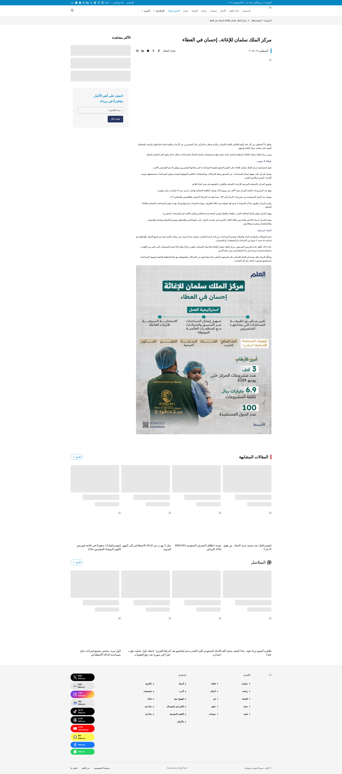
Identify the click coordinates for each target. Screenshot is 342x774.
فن (214, 699)
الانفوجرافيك (174, 10)
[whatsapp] (148, 51)
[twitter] (153, 51)
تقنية (246, 714)
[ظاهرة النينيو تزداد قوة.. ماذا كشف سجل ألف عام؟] (246, 631)
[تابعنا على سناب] (80, 2)
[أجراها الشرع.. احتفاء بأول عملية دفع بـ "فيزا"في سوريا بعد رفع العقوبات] (146, 631)
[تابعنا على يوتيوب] (83, 2)
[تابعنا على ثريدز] (95, 2)
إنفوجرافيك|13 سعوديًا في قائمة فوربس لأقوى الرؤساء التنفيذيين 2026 (99, 547)
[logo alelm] (263, 10)
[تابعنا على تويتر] (91, 2)
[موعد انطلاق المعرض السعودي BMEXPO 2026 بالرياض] (196, 526)
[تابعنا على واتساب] (76, 2)
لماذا (151, 699)
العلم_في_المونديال (176, 706)
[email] (137, 51)
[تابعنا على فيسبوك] (98, 2)
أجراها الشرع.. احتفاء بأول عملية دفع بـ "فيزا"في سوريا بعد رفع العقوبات (149, 652)
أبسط (182, 684)
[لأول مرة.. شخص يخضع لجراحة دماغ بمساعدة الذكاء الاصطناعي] (96, 631)
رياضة (204, 10)
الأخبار (223, 10)
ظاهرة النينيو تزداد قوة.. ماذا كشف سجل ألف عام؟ (246, 652)
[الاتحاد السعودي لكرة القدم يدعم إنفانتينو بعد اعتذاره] (196, 631)
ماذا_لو (150, 714)
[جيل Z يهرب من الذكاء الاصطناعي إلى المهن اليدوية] (146, 526)
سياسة (213, 10)
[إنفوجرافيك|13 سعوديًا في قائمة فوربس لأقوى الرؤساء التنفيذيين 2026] (96, 526)
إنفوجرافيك (256, 20)
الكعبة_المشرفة (178, 714)
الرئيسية (246, 10)
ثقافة (213, 684)
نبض (72, 3)
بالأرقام (181, 722)
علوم (213, 706)
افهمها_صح (180, 699)
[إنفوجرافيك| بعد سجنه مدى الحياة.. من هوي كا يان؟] (246, 526)
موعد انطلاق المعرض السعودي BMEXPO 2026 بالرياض (198, 547)
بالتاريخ (150, 684)
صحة (185, 10)
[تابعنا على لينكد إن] (87, 2)
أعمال (213, 691)
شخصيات (148, 691)
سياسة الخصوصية (102, 768)
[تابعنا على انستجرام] (102, 2)
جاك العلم (234, 10)
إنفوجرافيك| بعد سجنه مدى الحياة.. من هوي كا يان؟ (247, 547)
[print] (158, 51)
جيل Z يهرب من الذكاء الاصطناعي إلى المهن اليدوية (146, 547)
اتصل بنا (74, 768)
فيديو (129, 3)
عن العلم (86, 768)
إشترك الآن (115, 119)
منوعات (212, 714)
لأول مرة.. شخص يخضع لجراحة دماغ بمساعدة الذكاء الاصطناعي (100, 652)
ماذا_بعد (149, 706)
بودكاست (117, 3)
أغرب (182, 691)
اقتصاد (194, 10)
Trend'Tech (182, 768)
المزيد (78, 457)
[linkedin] (142, 51)
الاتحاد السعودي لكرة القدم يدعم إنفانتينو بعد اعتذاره (196, 652)
